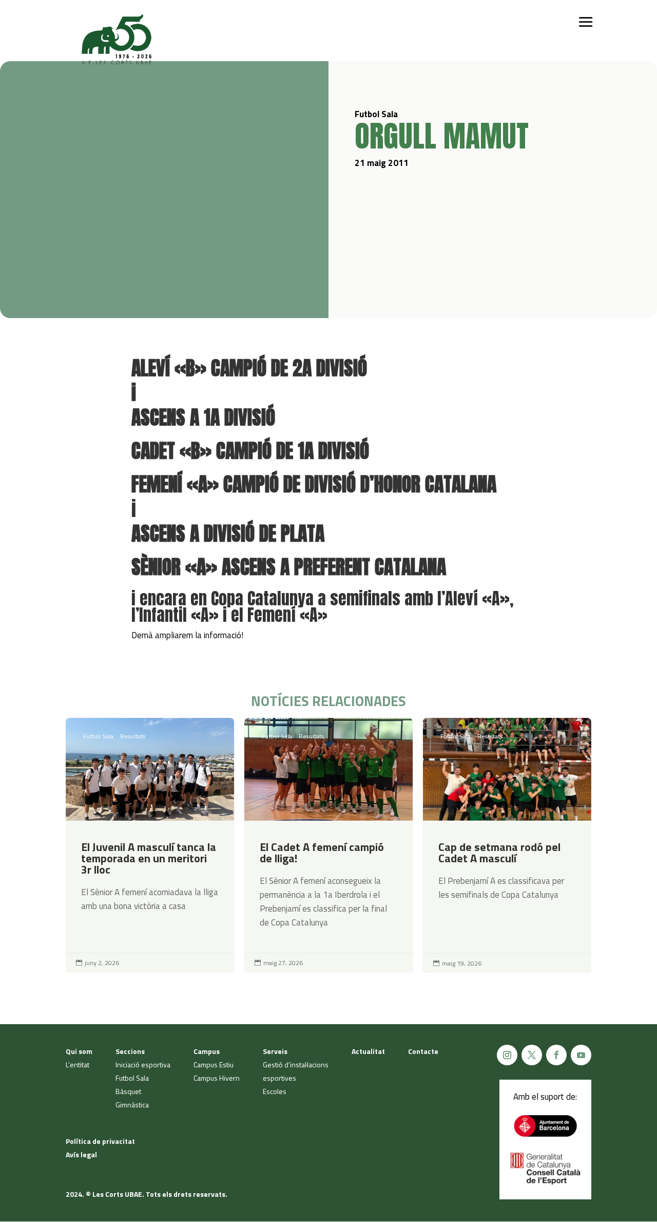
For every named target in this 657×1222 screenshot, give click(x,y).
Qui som (79, 1051)
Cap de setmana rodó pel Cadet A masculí (507, 845)
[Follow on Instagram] (507, 1055)
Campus (207, 1051)
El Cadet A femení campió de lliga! (328, 845)
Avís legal (81, 1154)
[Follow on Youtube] (581, 1055)
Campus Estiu (214, 1064)
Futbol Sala (98, 736)
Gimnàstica (132, 1104)
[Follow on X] (531, 1055)
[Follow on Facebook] (556, 1055)
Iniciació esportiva (142, 1064)
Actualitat (368, 1051)
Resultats (132, 736)
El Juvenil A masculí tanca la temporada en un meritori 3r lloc (150, 845)
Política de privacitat (100, 1141)
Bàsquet (128, 1091)
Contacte (423, 1051)
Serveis (275, 1051)
